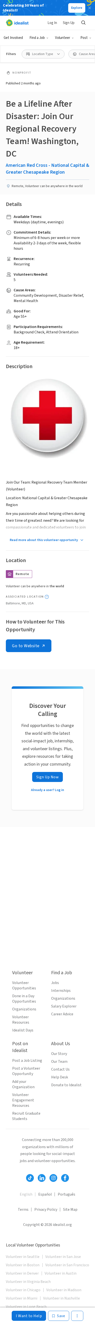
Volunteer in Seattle (22, 1256)
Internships (61, 990)
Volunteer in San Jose (63, 1256)
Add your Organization (23, 1084)
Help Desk (59, 1077)
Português (66, 1194)
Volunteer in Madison (63, 1290)
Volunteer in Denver (22, 1273)
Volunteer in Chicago (23, 1290)
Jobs (55, 982)
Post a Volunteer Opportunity (26, 1071)
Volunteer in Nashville (61, 1298)
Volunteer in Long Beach (26, 1306)
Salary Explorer (63, 1006)
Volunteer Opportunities (24, 985)
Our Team (59, 1061)
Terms (23, 1209)
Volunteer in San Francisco (67, 1265)
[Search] (83, 22)
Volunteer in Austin (60, 1273)
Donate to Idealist (66, 1085)
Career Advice (62, 1014)
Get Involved (13, 37)
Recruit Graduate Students (26, 1116)
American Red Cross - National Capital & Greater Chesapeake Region (47, 169)
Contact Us (60, 1069)
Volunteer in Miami (21, 1298)
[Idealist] (17, 22)
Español (45, 1194)
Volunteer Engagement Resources (23, 1100)
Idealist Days (22, 1030)
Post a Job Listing (27, 1060)
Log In (52, 22)
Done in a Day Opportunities (24, 998)
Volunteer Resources (20, 1019)
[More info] (47, 597)
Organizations (24, 1009)
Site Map (70, 1209)
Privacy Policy (45, 1209)
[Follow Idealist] (30, 1178)
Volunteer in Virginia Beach (28, 1281)
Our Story (59, 1053)
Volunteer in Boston (22, 1265)
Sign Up (69, 22)
